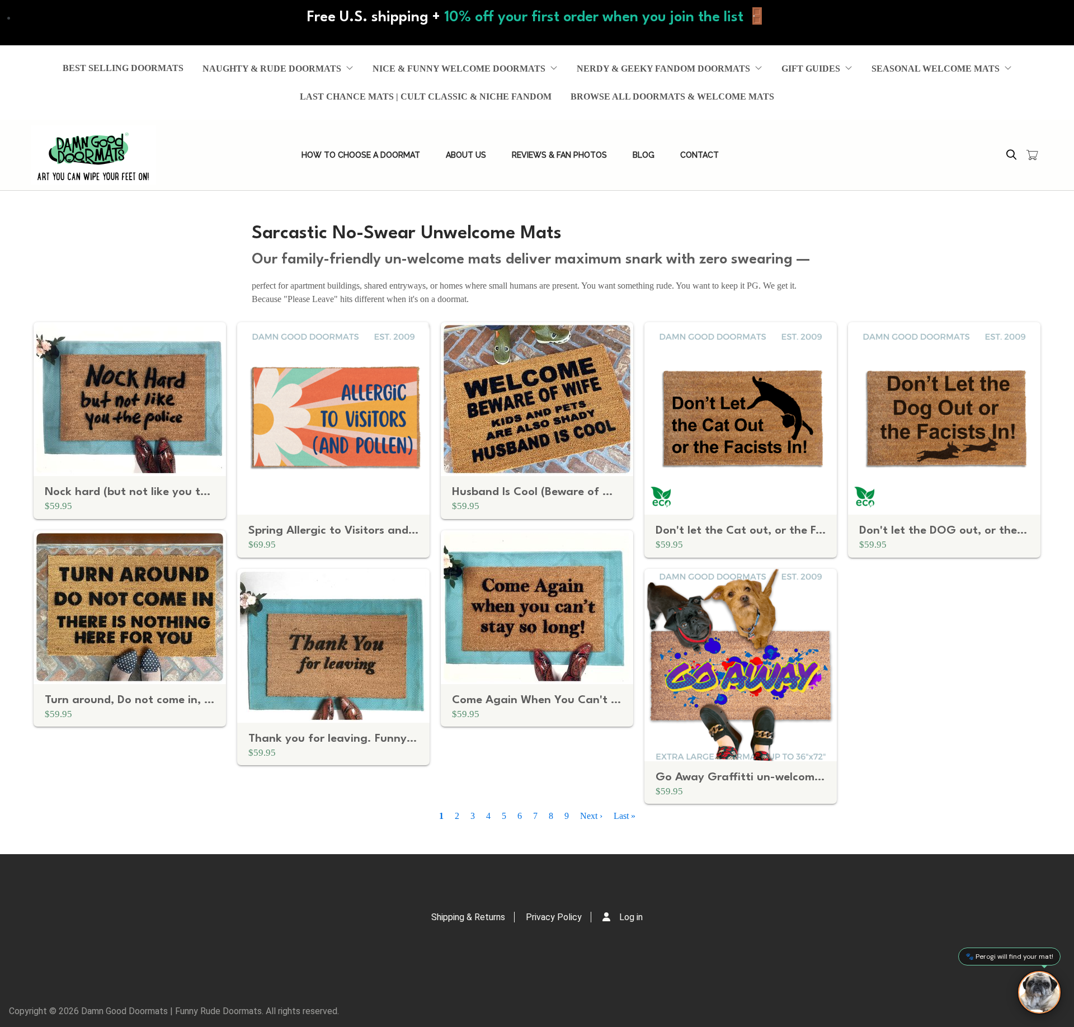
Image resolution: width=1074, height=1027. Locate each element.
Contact (699, 154)
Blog (643, 154)
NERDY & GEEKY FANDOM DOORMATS (663, 68)
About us (466, 154)
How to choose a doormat (361, 154)
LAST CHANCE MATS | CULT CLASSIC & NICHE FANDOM (426, 96)
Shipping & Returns (468, 917)
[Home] (93, 155)
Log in (631, 917)
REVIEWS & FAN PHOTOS (559, 154)
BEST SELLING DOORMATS (123, 68)
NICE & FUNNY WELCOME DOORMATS (459, 68)
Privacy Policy (554, 917)
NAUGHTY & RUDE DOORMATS (271, 68)
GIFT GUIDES (810, 68)
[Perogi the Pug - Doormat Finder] (1039, 992)
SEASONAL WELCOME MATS (936, 68)
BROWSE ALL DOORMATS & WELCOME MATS (672, 96)
